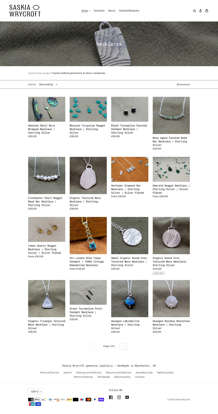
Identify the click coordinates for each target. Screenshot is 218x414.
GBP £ (34, 391)
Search (68, 372)
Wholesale (103, 376)
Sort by (32, 84)
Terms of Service (49, 372)
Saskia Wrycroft (182, 399)
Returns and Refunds (118, 372)
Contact (140, 376)
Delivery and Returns (88, 372)
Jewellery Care (144, 372)
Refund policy (165, 372)
